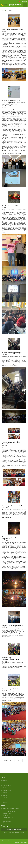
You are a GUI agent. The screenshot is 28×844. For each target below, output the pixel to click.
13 (12, 763)
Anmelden (24, 1)
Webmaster (5, 780)
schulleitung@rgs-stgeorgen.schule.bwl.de (12, 811)
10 (2, 763)
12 (9, 763)
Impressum (5, 792)
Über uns (5, 797)
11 (5, 763)
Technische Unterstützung (9, 783)
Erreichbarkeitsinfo (7, 785)
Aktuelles (11, 10)
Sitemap (5, 795)
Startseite (5, 10)
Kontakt (5, 800)
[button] (19, 1)
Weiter (16, 763)
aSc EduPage (24, 842)
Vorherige (6, 760)
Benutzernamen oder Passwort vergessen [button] (14, 832)
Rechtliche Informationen (9, 788)
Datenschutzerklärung (8, 790)
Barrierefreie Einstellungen (8, 841)
